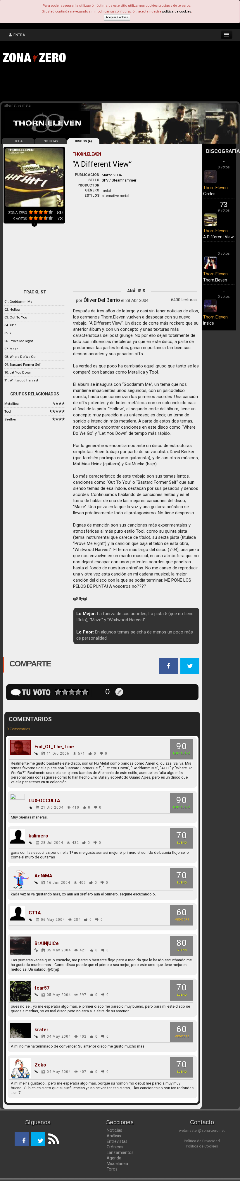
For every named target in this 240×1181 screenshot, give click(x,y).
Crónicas (115, 1147)
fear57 (41, 988)
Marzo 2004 (112, 175)
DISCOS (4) (83, 141)
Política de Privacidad (202, 1141)
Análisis (114, 1136)
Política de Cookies (202, 1146)
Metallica (11, 404)
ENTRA (18, 35)
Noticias (114, 1130)
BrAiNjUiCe (46, 943)
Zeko (40, 1065)
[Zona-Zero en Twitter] (38, 1139)
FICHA (18, 141)
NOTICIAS (51, 141)
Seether (10, 419)
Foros (112, 1169)
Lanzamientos (120, 1152)
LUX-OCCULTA (44, 800)
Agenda (114, 1158)
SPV (105, 180)
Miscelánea (117, 1163)
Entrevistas (117, 1141)
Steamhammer (124, 180)
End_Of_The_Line (54, 746)
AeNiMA (43, 876)
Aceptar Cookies (117, 17)
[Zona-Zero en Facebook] (22, 1139)
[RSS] (52, 1139)
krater (41, 1029)
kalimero (38, 836)
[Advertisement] (90, 83)
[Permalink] (36, 753)
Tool (7, 411)
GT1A (35, 913)
